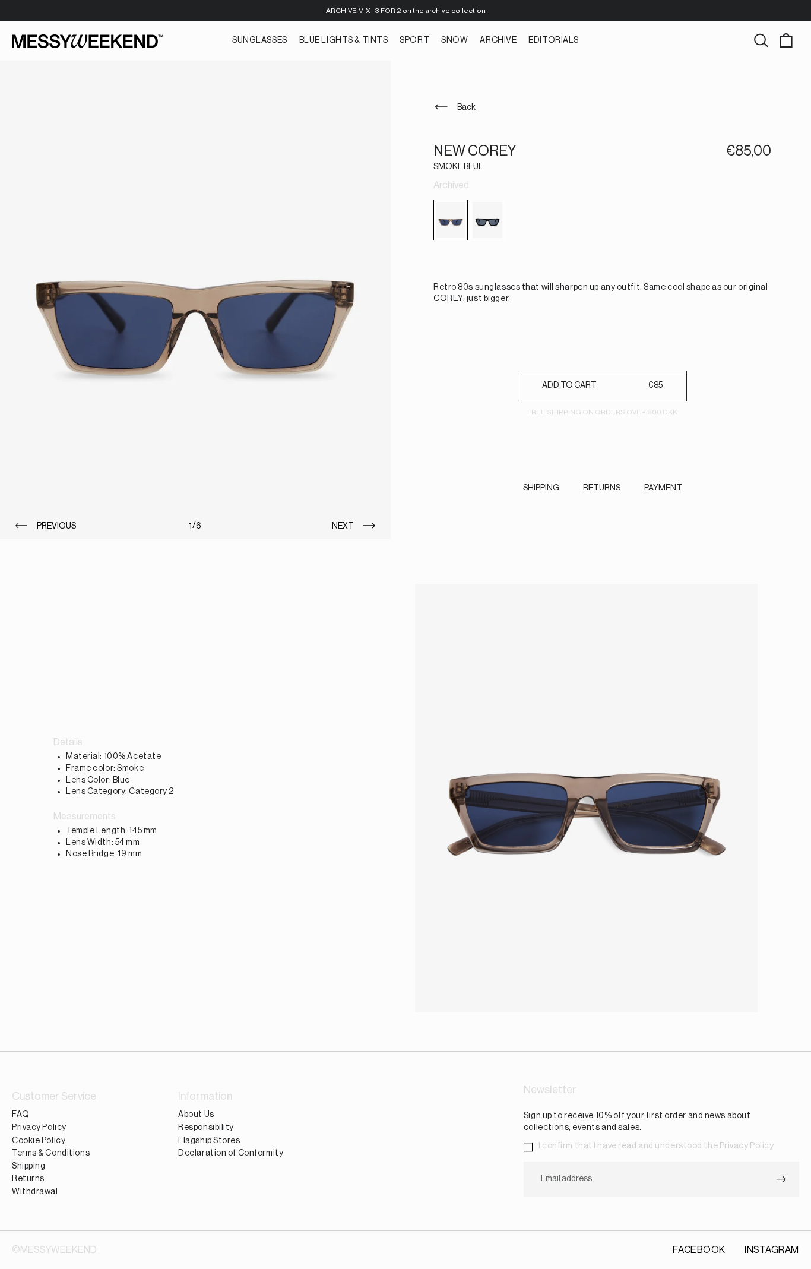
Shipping (28, 1166)
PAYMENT (663, 488)
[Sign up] (781, 1178)
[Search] (761, 41)
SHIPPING (541, 488)
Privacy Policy (39, 1128)
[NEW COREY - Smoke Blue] (450, 220)
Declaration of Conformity (230, 1153)
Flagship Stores (209, 1140)
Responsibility (206, 1128)
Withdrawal (35, 1192)
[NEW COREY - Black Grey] (487, 220)
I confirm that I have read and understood (656, 1146)
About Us (196, 1114)
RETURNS (601, 488)
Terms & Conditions (51, 1153)
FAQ (21, 1114)
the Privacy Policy (739, 1146)
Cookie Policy (38, 1140)
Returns (28, 1179)
